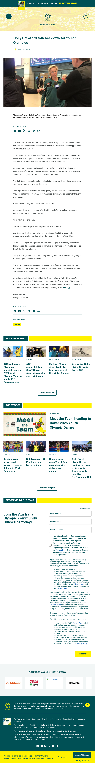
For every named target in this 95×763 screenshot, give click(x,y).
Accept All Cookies (82, 755)
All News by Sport (47, 488)
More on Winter (47, 392)
